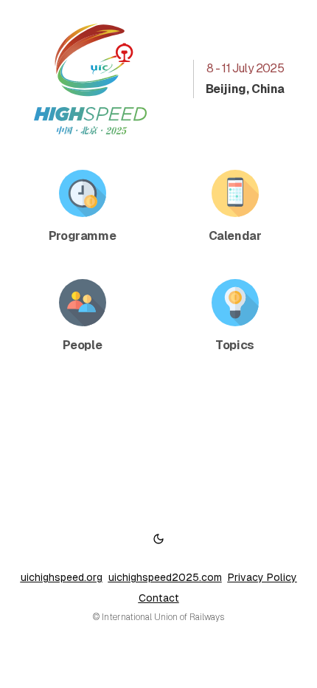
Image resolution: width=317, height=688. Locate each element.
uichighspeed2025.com (165, 577)
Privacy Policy (262, 577)
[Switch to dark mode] (158, 539)
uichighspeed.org (61, 577)
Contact (159, 598)
